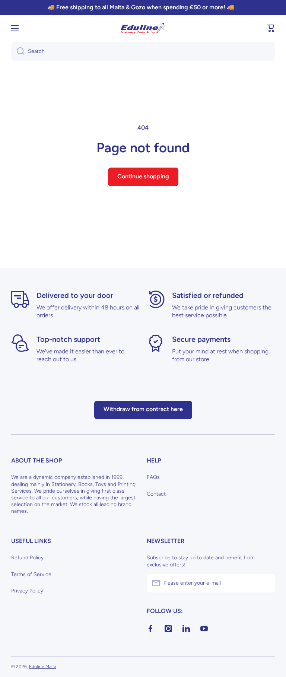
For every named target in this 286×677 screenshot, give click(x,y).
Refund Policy (27, 557)
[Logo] (143, 28)
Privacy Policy (27, 591)
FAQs (153, 477)
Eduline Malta (42, 666)
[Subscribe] (265, 583)
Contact (156, 494)
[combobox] (143, 51)
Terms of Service (31, 574)
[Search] (17, 51)
